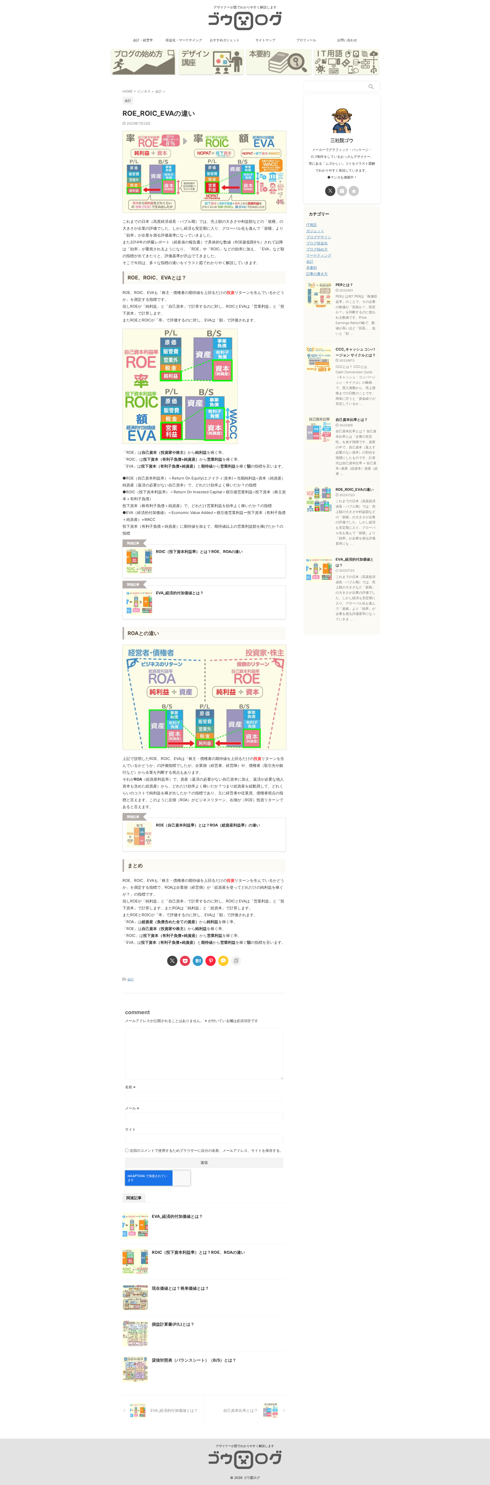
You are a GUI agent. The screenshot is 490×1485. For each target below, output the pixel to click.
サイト (130, 1129)
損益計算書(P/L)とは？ (173, 1324)
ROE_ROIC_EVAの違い (355, 489)
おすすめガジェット (225, 40)
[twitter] (172, 961)
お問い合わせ (347, 40)
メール (132, 1108)
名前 (130, 1087)
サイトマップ (265, 40)
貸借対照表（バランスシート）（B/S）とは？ (194, 1360)
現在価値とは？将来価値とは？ (180, 1288)
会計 (130, 979)
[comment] (223, 961)
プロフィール (306, 40)
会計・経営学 (143, 40)
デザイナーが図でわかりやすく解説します (245, 1446)
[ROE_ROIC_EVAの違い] (198, 961)
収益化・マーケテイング (184, 40)
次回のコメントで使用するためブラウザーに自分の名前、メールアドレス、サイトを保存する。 (206, 1150)
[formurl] (342, 191)
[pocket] (185, 961)
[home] (354, 191)
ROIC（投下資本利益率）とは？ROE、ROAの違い (198, 1252)
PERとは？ (344, 284)
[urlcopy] (236, 961)
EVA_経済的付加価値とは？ (177, 1216)
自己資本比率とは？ (352, 419)
